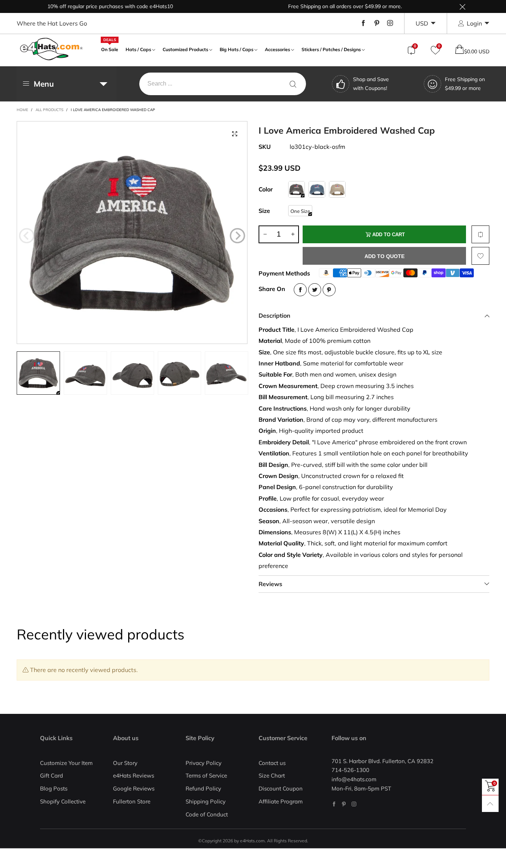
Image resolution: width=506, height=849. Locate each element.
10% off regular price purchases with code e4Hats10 (96, 6)
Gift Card (51, 775)
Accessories (277, 49)
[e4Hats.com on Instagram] (354, 804)
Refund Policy (203, 788)
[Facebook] (363, 23)
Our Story (125, 762)
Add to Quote (384, 256)
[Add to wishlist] (480, 256)
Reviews (270, 584)
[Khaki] (337, 189)
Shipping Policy (206, 801)
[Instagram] (390, 23)
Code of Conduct (207, 814)
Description (274, 315)
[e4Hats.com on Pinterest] (344, 804)
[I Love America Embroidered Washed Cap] (132, 232)
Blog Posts (53, 788)
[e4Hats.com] (51, 49)
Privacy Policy (204, 762)
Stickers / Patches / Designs (331, 49)
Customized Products (185, 49)
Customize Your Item (66, 762)
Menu (44, 83)
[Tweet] (314, 289)
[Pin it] (329, 289)
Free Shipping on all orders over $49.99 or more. (330, 6)
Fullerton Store (131, 801)
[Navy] (317, 189)
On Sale (109, 48)
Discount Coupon (281, 788)
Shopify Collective (63, 801)
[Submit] (293, 84)
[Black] (296, 189)
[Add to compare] (480, 234)
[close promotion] (462, 6)
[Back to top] (490, 803)
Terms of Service (206, 775)
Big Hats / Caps (236, 49)
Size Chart (272, 775)
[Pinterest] (376, 23)
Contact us (272, 762)
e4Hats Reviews (133, 775)
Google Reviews (133, 788)
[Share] (300, 289)
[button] (26, 236)
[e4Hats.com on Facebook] (334, 804)
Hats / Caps (138, 49)
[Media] (234, 134)
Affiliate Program (281, 801)
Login (474, 23)
